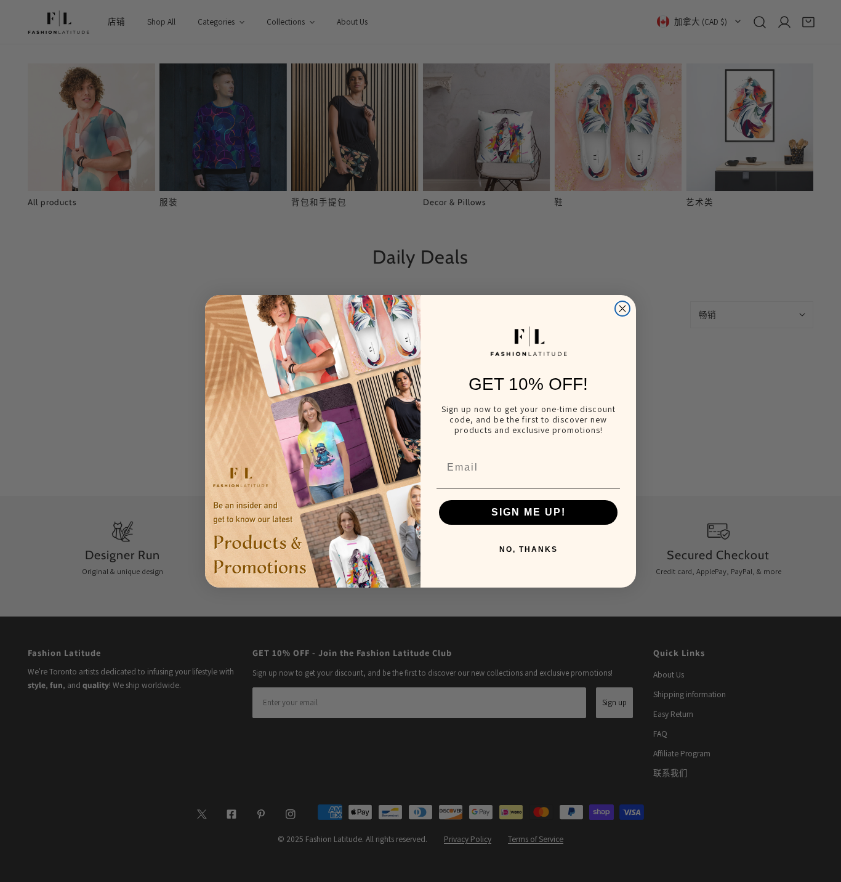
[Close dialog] (622, 308)
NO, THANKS (528, 549)
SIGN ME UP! (528, 512)
